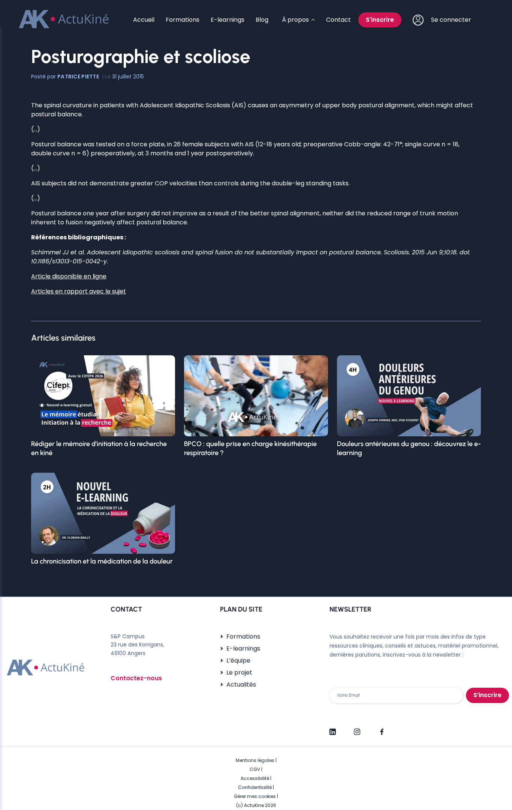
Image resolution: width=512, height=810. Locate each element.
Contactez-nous (136, 678)
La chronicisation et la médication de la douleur (102, 561)
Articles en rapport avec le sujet (78, 291)
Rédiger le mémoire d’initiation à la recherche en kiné (99, 448)
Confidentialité (255, 787)
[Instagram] (357, 729)
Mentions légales (255, 760)
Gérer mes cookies (255, 796)
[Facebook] (381, 729)
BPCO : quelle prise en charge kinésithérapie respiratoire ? (250, 448)
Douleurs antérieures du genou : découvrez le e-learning (409, 448)
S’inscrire (487, 695)
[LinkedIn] (332, 729)
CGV (255, 769)
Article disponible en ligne (68, 276)
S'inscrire (380, 19)
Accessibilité (255, 778)
